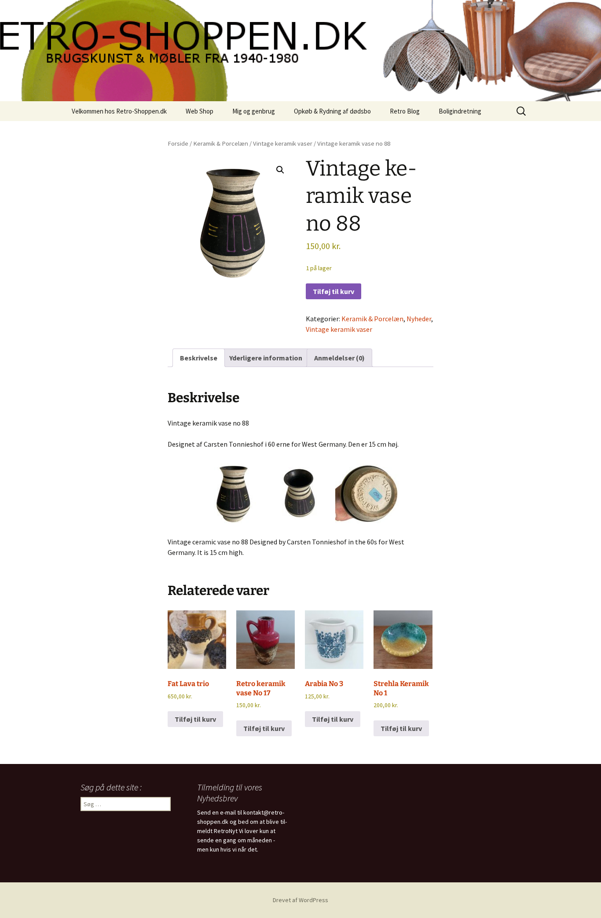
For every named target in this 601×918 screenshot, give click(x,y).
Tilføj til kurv (333, 291)
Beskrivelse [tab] (198, 357)
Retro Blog (405, 111)
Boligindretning (460, 111)
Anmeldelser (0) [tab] (339, 357)
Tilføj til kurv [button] (195, 719)
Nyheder (419, 318)
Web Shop (199, 111)
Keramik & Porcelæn (220, 143)
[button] (280, 170)
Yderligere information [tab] (265, 357)
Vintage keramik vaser (282, 143)
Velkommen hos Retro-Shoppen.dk (119, 111)
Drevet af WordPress (300, 900)
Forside (178, 143)
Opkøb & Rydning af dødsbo (332, 111)
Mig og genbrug (253, 111)
